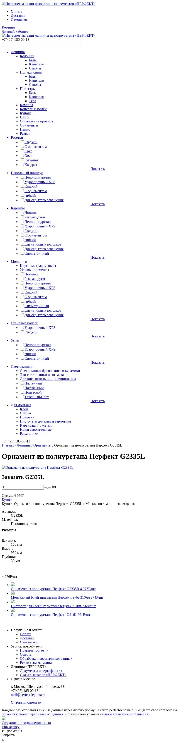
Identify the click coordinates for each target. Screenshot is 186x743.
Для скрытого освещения (44, 200)
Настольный (34, 388)
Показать (98, 169)
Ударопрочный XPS (39, 182)
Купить (7, 500)
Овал (28, 156)
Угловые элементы (34, 270)
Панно (25, 129)
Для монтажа (21, 405)
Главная (8, 445)
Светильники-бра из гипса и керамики (50, 371)
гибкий (30, 195)
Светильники (21, 366)
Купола (25, 113)
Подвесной (33, 392)
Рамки (25, 133)
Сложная (31, 160)
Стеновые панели (24, 323)
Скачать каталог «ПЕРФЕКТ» (43, 675)
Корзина (8, 27)
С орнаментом (35, 146)
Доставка (18, 15)
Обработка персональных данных (46, 658)
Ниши (24, 117)
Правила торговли (34, 650)
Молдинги (19, 261)
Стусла (25, 413)
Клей (24, 409)
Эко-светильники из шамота (42, 375)
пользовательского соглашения (124, 714)
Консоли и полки (33, 109)
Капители (36, 64)
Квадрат (30, 165)
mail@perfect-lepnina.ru (28, 695)
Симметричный (36, 253)
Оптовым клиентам (26, 702)
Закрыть (8, 735)
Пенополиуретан (37, 177)
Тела (32, 101)
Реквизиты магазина (36, 662)
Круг (28, 151)
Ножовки (27, 417)
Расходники (29, 433)
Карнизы (18, 208)
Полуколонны (31, 72)
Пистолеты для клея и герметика (45, 421)
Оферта (26, 654)
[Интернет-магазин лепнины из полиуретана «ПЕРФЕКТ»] (48, 4)
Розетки (17, 137)
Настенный (33, 383)
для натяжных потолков (42, 244)
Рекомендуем (34, 217)
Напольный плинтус (27, 173)
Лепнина (18, 52)
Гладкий (30, 142)
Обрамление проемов (36, 121)
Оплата (16, 11)
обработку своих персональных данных (33, 714)
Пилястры (28, 89)
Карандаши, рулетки (36, 425)
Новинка (31, 213)
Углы (15, 340)
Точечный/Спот (36, 397)
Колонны (27, 56)
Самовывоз (19, 20)
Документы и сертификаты (41, 671)
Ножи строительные (35, 429)
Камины (26, 105)
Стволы (35, 68)
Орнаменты (29, 125)
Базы (33, 60)
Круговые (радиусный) (38, 266)
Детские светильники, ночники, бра (48, 379)
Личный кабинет (15, 31)
